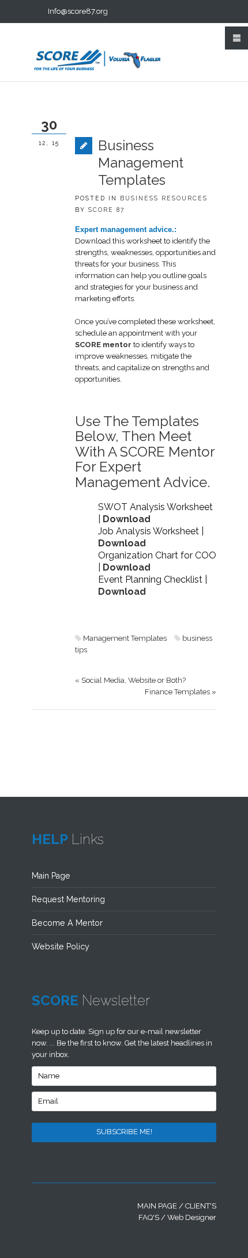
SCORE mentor (103, 344)
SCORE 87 (106, 209)
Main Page (51, 875)
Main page (157, 1206)
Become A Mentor (67, 923)
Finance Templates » (180, 691)
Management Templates (125, 638)
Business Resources (164, 198)
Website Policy (60, 946)
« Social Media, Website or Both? (130, 680)
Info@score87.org (78, 11)
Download (127, 519)
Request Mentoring (68, 899)
